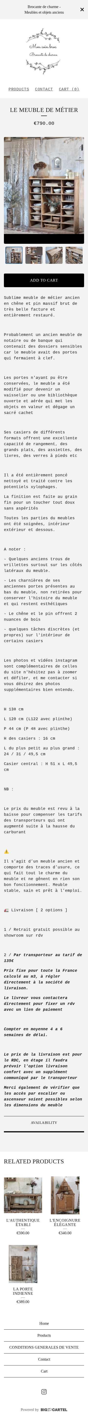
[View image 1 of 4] (13, 255)
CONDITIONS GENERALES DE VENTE (44, 1347)
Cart (44, 1371)
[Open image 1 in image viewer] (44, 190)
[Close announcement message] (82, 9)
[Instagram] (44, 1391)
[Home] (44, 51)
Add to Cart (44, 280)
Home (44, 1323)
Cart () (69, 89)
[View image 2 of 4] (34, 255)
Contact (44, 89)
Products (19, 89)
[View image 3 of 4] (54, 255)
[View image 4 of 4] (74, 255)
